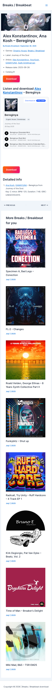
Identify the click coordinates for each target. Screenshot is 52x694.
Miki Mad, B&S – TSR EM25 (21, 664)
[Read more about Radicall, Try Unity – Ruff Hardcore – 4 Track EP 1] (25, 472)
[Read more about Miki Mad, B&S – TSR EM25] (25, 641)
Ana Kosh (34, 60)
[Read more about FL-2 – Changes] (25, 305)
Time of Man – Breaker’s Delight (24, 610)
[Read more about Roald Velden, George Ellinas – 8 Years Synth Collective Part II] (25, 360)
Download (11, 78)
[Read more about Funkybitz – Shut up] (25, 417)
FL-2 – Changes (15, 329)
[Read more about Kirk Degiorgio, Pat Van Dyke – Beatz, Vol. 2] (25, 529)
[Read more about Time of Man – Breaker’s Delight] (25, 587)
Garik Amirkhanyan (26, 63)
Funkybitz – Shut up (17, 441)
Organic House (20, 51)
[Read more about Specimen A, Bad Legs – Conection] (25, 248)
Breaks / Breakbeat (17, 5)
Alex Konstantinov (21, 60)
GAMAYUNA (11, 63)
